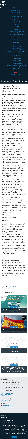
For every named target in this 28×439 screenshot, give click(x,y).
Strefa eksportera (15, 55)
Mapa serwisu (4, 415)
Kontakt (15, 77)
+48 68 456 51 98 (7, 407)
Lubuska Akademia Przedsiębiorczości (17, 66)
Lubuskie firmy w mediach (17, 16)
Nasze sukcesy (16, 21)
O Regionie (15, 14)
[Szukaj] (3, 81)
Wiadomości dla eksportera (16, 57)
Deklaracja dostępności (7, 422)
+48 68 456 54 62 (8, 405)
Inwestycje (16, 24)
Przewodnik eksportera (16, 63)
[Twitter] (23, 81)
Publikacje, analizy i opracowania (16, 41)
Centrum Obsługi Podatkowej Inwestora (16, 51)
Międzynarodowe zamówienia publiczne (16, 65)
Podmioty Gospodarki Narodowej (17, 34)
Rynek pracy (17, 29)
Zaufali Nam (17, 23)
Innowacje (16, 19)
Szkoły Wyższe (16, 39)
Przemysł (17, 26)
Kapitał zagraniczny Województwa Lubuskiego (17, 49)
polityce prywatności (12, 430)
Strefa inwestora (15, 44)
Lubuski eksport (17, 58)
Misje (15, 72)
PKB (17, 27)
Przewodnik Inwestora (16, 48)
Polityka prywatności (7, 420)
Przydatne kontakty (16, 70)
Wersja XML (4, 417)
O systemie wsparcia (17, 62)
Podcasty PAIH (16, 68)
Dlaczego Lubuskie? (16, 46)
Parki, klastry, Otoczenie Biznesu (16, 37)
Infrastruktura (16, 36)
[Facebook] (19, 81)
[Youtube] (26, 81)
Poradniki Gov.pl (17, 53)
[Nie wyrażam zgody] (26, 431)
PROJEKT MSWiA (15, 74)
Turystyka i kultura (16, 42)
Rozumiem (14, 437)
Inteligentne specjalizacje (15, 10)
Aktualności (15, 7)
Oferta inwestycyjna (15, 12)
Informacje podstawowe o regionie (17, 18)
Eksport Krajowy (17, 60)
